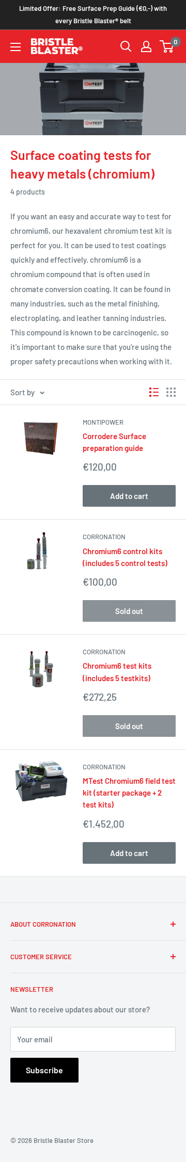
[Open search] (126, 46)
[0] (167, 46)
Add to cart (129, 496)
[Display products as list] (154, 392)
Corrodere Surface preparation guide (114, 442)
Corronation (104, 536)
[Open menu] (15, 47)
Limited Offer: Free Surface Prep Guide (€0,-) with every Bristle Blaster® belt (93, 14)
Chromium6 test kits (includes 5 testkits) (117, 671)
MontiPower (103, 422)
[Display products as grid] (171, 392)
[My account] (146, 46)
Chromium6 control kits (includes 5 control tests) (125, 557)
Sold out (129, 611)
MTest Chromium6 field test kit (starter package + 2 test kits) (129, 793)
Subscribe (44, 1070)
